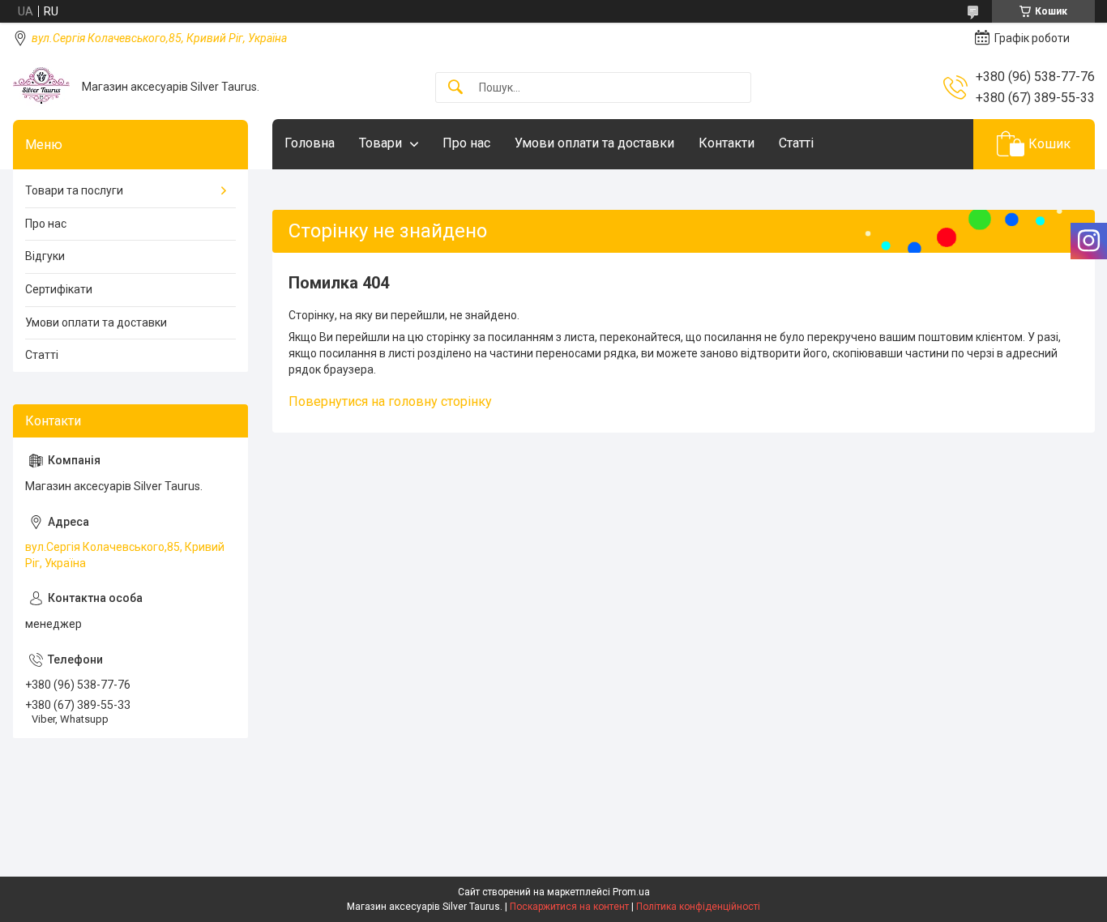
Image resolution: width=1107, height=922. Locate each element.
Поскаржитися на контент (569, 906)
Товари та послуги (74, 190)
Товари (380, 143)
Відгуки (45, 256)
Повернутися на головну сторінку (390, 401)
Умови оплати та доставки (594, 143)
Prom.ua (631, 892)
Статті (796, 143)
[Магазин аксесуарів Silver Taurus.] (41, 87)
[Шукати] (455, 87)
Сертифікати (58, 289)
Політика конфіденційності (698, 906)
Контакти (726, 143)
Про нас (466, 143)
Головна (309, 143)
